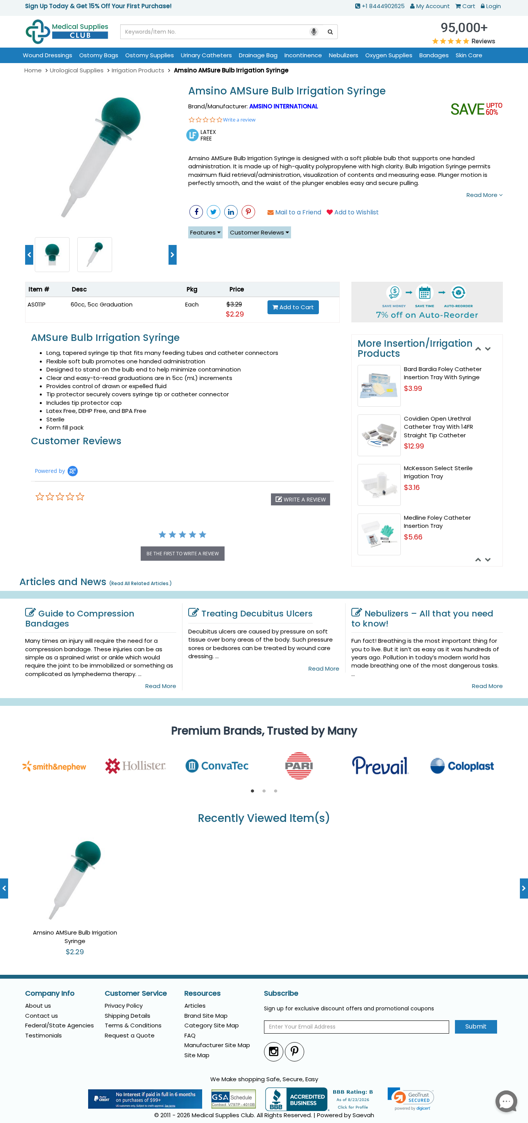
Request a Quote (130, 1035)
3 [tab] (275, 791)
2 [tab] (264, 791)
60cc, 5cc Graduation (102, 304)
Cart (468, 6)
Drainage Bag (258, 55)
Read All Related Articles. (140, 583)
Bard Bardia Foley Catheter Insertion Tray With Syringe (443, 373)
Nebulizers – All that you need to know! (422, 619)
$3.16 (412, 487)
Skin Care (469, 55)
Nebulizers (343, 55)
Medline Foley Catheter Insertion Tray (437, 522)
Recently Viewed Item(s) (264, 819)
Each (192, 304)
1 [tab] (252, 791)
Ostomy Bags (98, 55)
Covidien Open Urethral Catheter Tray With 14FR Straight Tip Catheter (438, 426)
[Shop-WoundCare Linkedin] (231, 212)
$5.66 (413, 537)
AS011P (36, 304)
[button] (300, 499)
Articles (195, 1005)
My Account (433, 6)
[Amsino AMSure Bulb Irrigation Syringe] (101, 157)
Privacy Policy (124, 1005)
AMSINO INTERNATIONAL (283, 106)
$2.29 (235, 314)
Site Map (196, 1055)
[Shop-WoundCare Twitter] (213, 212)
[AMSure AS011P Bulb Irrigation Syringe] (52, 254)
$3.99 (413, 388)
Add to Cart (296, 307)
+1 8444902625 (383, 6)
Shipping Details (127, 1016)
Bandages (434, 55)
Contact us (41, 1016)
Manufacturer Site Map (217, 1045)
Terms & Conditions (133, 1025)
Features (203, 232)
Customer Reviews (258, 232)
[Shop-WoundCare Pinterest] (248, 212)
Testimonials (43, 1035)
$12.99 (414, 446)
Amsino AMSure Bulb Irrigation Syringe (287, 91)
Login (493, 6)
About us (38, 1005)
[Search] (330, 31)
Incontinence (303, 55)
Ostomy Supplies (149, 55)
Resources (202, 993)
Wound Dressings (47, 55)
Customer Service (136, 993)
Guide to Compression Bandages (80, 619)
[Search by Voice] (314, 31)
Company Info (50, 993)
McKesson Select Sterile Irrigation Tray (438, 472)
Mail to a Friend (297, 212)
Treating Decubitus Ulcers (257, 614)
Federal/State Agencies (59, 1025)
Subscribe (281, 993)
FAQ (190, 1035)
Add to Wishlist (356, 212)
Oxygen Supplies (388, 55)
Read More (483, 195)
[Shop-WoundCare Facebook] (196, 212)
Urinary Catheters (206, 55)
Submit (476, 1026)
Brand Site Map (206, 1016)
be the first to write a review (182, 553)
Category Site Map (211, 1025)
